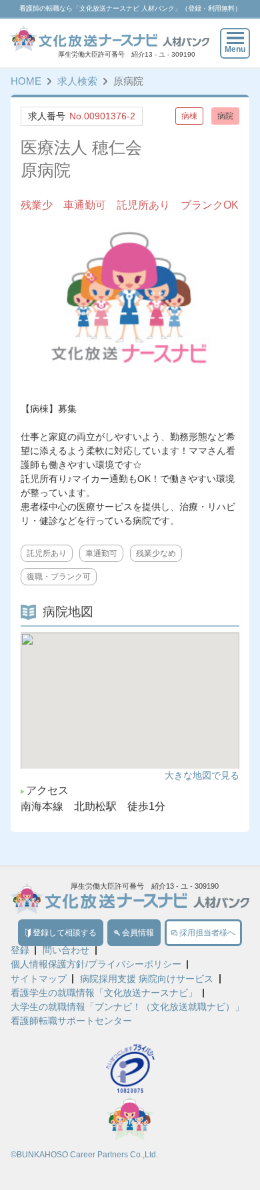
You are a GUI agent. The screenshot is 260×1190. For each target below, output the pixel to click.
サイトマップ (39, 979)
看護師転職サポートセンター (71, 1021)
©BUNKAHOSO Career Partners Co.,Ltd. (84, 1154)
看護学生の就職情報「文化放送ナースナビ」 (104, 993)
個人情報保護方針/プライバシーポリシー (96, 964)
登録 (20, 950)
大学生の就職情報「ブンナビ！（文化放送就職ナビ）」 (127, 1007)
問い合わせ (66, 950)
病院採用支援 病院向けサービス (146, 979)
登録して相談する (65, 932)
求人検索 (77, 81)
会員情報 (138, 932)
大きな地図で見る (202, 775)
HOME (26, 81)
